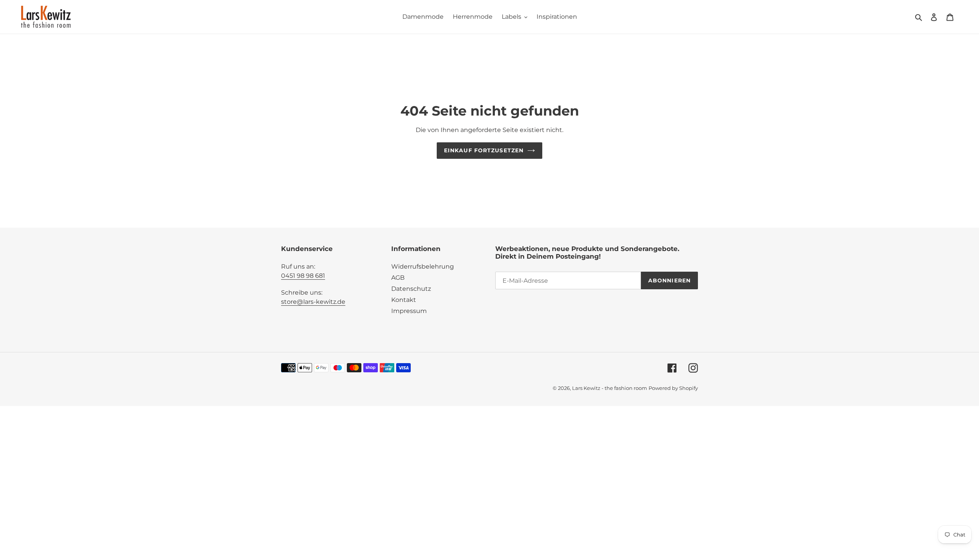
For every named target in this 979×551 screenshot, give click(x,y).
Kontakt (403, 299)
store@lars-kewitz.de (313, 301)
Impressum (409, 311)
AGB (398, 277)
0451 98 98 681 (303, 275)
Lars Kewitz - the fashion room (609, 388)
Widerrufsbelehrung (422, 266)
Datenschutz (411, 288)
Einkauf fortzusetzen (484, 150)
